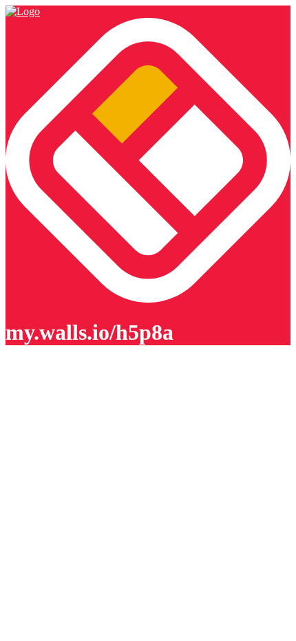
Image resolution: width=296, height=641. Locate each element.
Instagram (27, 472)
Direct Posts (32, 484)
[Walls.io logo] (148, 161)
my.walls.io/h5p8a (89, 332)
